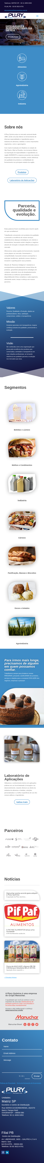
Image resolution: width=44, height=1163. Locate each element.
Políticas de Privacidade (7, 1083)
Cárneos (22, 538)
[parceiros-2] (22, 857)
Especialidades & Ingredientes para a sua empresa (19, 28)
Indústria (22, 104)
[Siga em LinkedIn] (7, 1152)
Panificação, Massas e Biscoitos (22, 573)
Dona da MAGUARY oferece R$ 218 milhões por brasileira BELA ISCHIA (20, 967)
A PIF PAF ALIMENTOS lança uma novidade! (20, 930)
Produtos (13, 37)
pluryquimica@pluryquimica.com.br (15, 10)
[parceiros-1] (22, 849)
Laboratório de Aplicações (22, 180)
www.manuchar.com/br (14, 1010)
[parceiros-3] (22, 841)
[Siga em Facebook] (3, 1152)
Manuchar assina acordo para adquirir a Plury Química (22, 894)
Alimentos (22, 67)
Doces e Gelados (22, 608)
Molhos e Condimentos (22, 465)
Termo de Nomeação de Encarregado (29, 1083)
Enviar (37, 1076)
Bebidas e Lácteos (22, 430)
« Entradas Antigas (10, 977)
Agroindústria (22, 85)
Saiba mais (22, 802)
